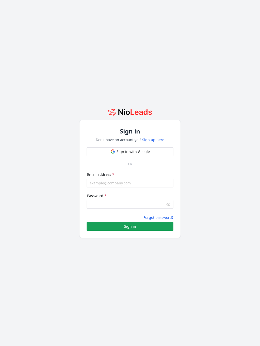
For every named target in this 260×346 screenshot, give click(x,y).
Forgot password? (158, 217)
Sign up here (153, 139)
